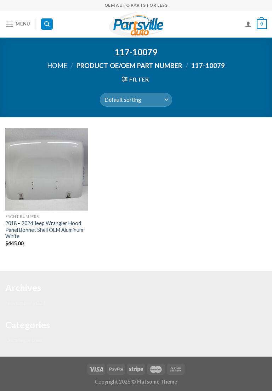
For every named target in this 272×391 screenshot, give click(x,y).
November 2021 (25, 302)
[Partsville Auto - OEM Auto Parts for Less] (136, 24)
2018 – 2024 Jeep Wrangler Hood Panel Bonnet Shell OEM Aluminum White (44, 229)
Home (57, 65)
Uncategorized (23, 339)
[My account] (248, 24)
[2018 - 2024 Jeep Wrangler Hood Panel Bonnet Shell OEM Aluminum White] (46, 169)
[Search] (47, 24)
